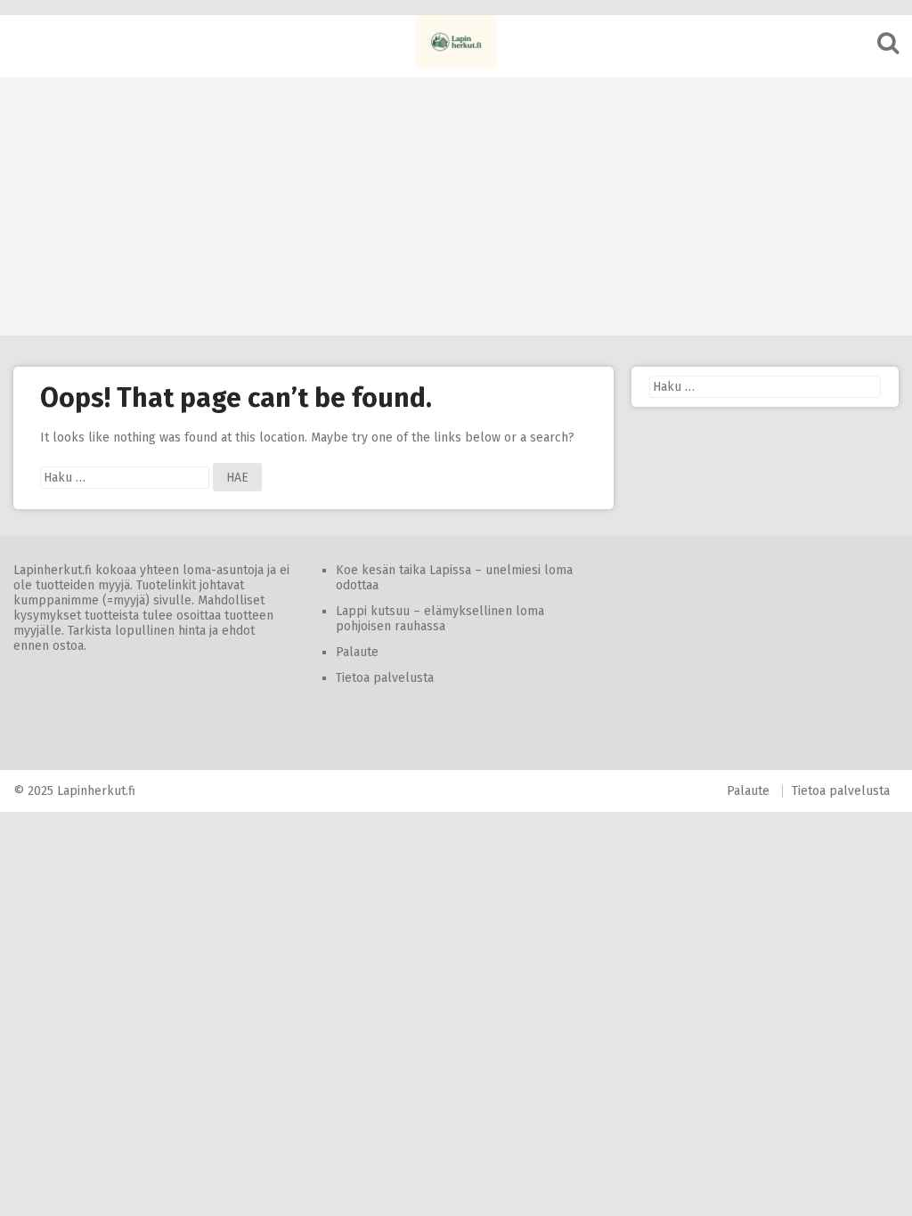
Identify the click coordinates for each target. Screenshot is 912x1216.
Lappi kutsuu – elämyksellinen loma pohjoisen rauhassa (440, 619)
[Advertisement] (456, 202)
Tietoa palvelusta (385, 677)
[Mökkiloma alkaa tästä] (456, 42)
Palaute (357, 652)
